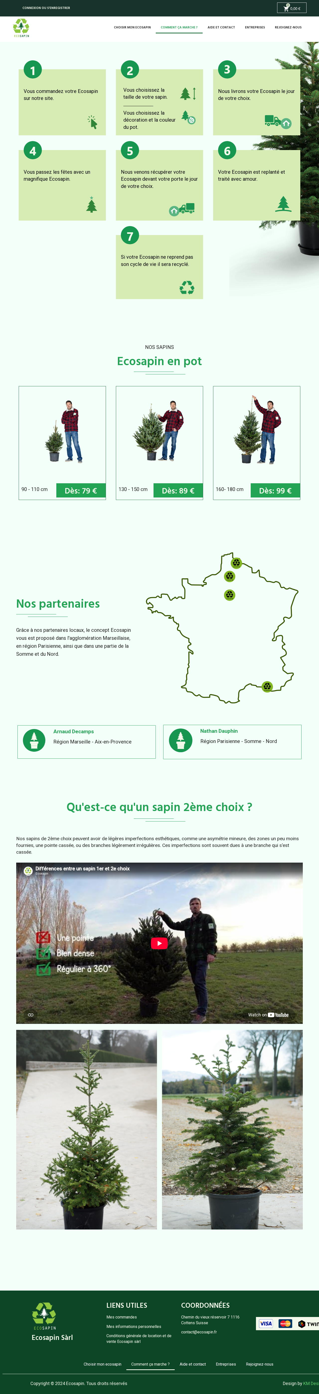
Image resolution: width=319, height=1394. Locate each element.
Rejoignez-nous (288, 27)
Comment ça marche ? (179, 27)
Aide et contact (221, 27)
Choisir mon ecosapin (132, 27)
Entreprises (255, 27)
